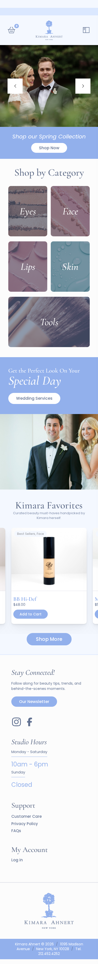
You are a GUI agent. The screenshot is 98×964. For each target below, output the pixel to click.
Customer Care (26, 816)
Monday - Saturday (29, 752)
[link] (49, 559)
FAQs (16, 830)
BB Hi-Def (24, 599)
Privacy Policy (24, 823)
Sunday (18, 772)
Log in (17, 860)
